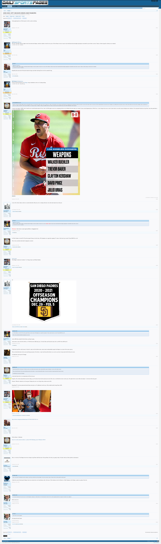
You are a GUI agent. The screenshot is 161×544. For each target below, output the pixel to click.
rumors (23, 16)
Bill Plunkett (14, 81)
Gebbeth (5, 357)
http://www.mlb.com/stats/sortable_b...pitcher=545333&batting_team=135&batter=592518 (28, 439)
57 (18, 18)
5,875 (10, 116)
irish (4, 50)
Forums (14, 6)
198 (10, 38)
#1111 (157, 343)
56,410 (9, 56)
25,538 (9, 232)
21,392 (9, 35)
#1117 (157, 464)
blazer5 (13, 267)
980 (10, 214)
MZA (4, 71)
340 (10, 469)
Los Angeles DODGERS (11, 14)
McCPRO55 (17, 326)
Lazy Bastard (6, 210)
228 (10, 234)
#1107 (157, 230)
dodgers (7, 16)
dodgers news (12, 16)
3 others (26, 415)
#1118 (157, 482)
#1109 (157, 265)
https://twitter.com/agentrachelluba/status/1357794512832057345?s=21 (25, 419)
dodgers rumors (18, 16)
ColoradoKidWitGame (22, 14)
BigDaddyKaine (18, 415)
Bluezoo (13, 326)
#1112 (157, 356)
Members (18, 6)
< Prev (9, 18)
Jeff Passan (14, 42)
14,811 (10, 506)
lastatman (5, 110)
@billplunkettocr (20, 81)
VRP (18, 267)
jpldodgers (6, 28)
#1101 (157, 27)
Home (5, 6)
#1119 (157, 503)
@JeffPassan (18, 42)
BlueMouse (6, 483)
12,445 (9, 487)
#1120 (157, 522)
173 (10, 254)
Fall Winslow (6, 228)
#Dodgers (26, 82)
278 (10, 59)
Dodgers (9, 6)
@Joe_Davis (14, 258)
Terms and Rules (156, 542)
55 (15, 18)
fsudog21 (13, 466)
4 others (23, 326)
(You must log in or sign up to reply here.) (151, 532)
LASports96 (14, 211)
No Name (5, 465)
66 (23, 18)
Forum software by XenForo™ (11, 542)
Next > (25, 18)
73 (10, 471)
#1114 (157, 413)
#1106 (157, 209)
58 (20, 18)
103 (10, 216)
